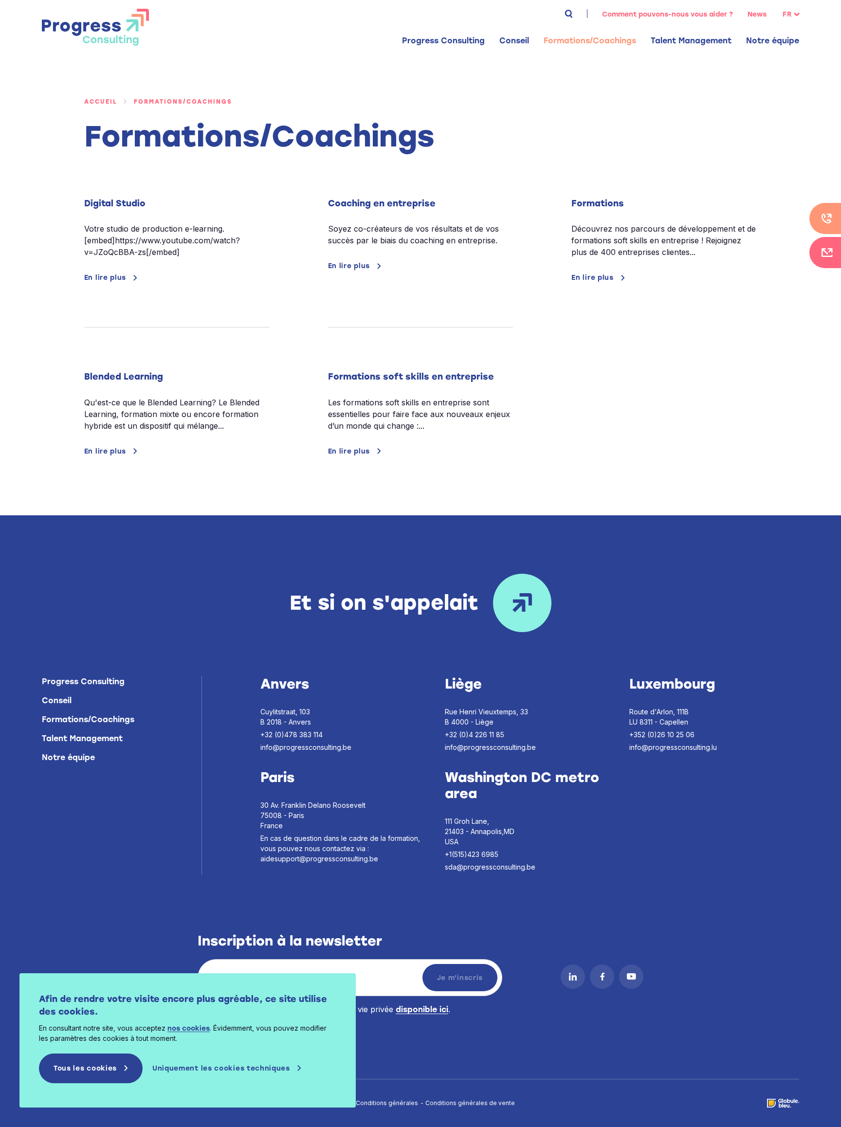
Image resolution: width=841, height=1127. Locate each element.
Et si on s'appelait (384, 603)
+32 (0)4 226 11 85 (474, 734)
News (757, 14)
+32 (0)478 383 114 (291, 734)
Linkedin (573, 976)
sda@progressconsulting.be (490, 867)
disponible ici (422, 1009)
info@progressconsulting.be (305, 747)
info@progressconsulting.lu (673, 747)
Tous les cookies (85, 1068)
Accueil (100, 101)
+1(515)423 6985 (471, 854)
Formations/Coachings (88, 719)
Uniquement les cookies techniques (221, 1068)
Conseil (57, 700)
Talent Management (82, 738)
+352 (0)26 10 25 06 (662, 734)
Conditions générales (387, 1103)
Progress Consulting (95, 27)
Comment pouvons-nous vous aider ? (667, 14)
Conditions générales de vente (470, 1103)
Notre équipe (772, 40)
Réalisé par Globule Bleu (783, 1103)
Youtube (631, 976)
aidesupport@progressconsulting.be (319, 858)
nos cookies (188, 1028)
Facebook (602, 976)
